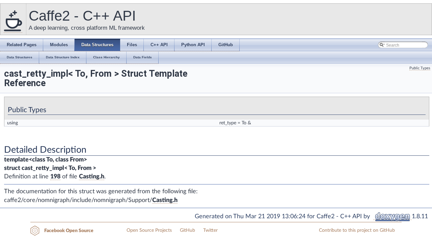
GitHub (187, 230)
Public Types (419, 68)
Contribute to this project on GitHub (357, 230)
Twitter (210, 230)
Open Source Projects (149, 230)
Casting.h (91, 177)
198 (55, 177)
